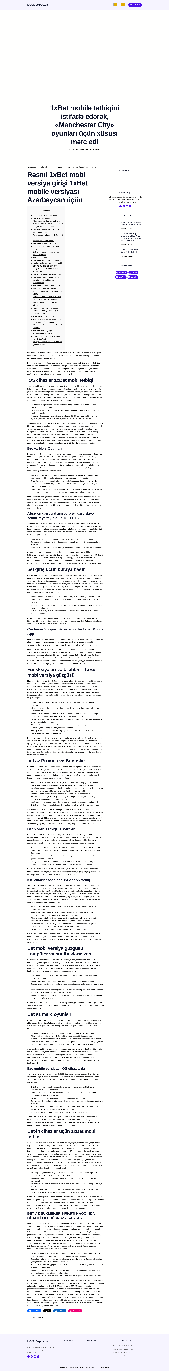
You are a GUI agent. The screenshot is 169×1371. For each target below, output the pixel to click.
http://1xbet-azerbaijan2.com (86, 443)
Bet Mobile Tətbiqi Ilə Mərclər (44, 243)
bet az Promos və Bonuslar (43, 241)
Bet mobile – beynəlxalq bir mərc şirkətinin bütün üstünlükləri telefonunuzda (46, 280)
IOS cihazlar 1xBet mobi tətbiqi (45, 215)
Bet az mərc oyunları (41, 257)
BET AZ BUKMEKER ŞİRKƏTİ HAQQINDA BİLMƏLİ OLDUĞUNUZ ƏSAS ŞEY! (47, 269)
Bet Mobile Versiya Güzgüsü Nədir (46, 286)
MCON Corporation (37, 4)
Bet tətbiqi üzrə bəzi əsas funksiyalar (47, 274)
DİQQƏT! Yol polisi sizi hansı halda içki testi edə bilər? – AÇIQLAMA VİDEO (46, 302)
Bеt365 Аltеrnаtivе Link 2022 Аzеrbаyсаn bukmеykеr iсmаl (131, 223)
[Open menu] (115, 4)
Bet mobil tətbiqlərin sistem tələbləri (47, 297)
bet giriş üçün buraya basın (43, 227)
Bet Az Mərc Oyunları (41, 218)
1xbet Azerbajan (95, 149)
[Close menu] (123, 4)
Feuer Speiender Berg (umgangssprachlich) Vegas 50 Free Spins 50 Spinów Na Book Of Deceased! (131, 237)
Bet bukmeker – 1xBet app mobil (45, 308)
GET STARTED (135, 5)
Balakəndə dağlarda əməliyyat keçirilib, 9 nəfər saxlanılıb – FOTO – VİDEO (47, 291)
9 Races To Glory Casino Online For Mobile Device (129, 251)
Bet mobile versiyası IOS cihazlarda (47, 260)
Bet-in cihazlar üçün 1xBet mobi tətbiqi (48, 263)
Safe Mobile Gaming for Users (45, 316)
